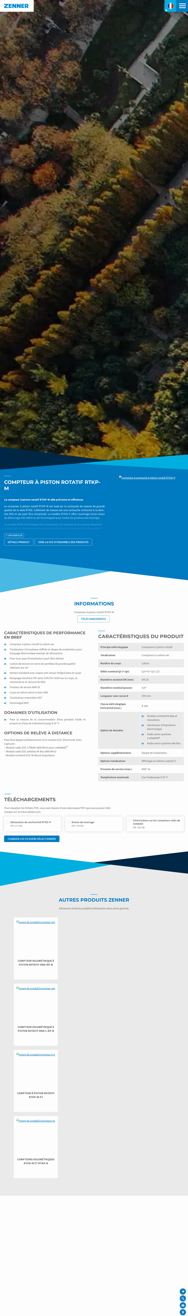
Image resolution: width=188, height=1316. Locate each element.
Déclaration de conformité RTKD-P (30, 822)
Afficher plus (15, 535)
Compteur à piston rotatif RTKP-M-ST (36, 1095)
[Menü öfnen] (182, 5)
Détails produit (19, 542)
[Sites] (183, 1312)
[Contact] (183, 1305)
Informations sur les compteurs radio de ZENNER (156, 822)
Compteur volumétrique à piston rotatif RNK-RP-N (36, 962)
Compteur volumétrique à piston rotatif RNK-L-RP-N (36, 1028)
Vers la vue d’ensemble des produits (63, 542)
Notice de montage (83, 822)
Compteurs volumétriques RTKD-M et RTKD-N (36, 1161)
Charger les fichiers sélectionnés (32, 839)
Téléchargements (93, 619)
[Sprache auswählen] (170, 6)
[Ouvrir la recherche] (183, 1298)
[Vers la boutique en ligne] (183, 1291)
